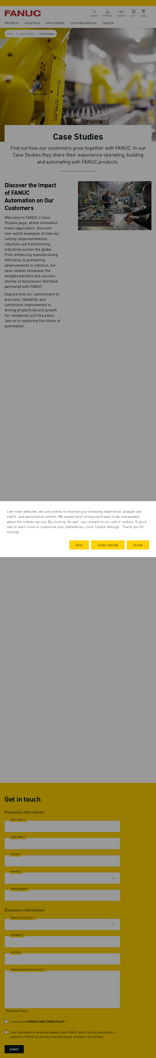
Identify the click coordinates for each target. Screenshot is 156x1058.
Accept (138, 545)
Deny (79, 545)
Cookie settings (108, 545)
